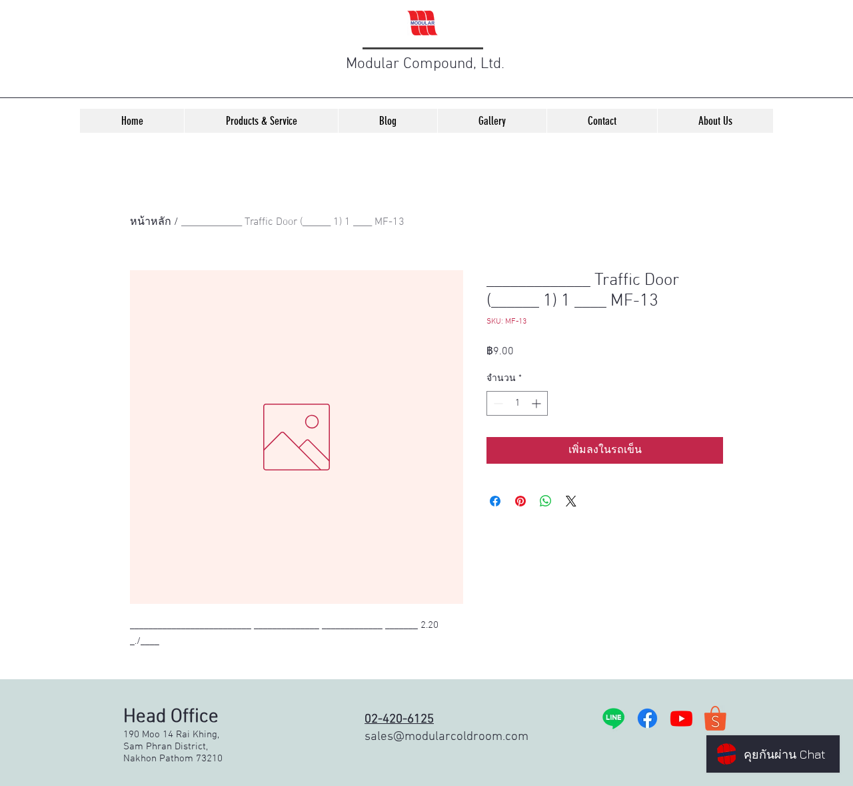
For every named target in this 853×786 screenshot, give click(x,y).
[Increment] (537, 403)
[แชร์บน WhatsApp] (546, 501)
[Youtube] (681, 718)
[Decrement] (496, 403)
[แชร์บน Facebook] (495, 501)
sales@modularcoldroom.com (446, 737)
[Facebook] (647, 718)
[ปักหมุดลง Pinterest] (520, 501)
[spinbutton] (517, 403)
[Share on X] (571, 501)
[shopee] (715, 718)
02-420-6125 (399, 719)
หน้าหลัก (150, 222)
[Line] (613, 718)
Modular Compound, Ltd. (425, 64)
